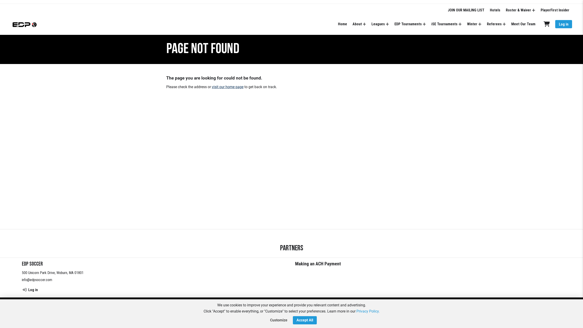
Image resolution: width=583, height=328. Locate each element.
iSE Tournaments (444, 24)
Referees (494, 24)
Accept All (305, 320)
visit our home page (227, 87)
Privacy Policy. (368, 311)
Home (342, 24)
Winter (472, 24)
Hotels (495, 10)
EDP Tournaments (408, 24)
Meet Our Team (523, 24)
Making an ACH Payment (318, 263)
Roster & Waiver (518, 10)
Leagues (378, 24)
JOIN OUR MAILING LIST (466, 10)
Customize (278, 320)
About (357, 24)
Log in (563, 24)
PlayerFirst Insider (555, 10)
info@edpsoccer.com (37, 280)
